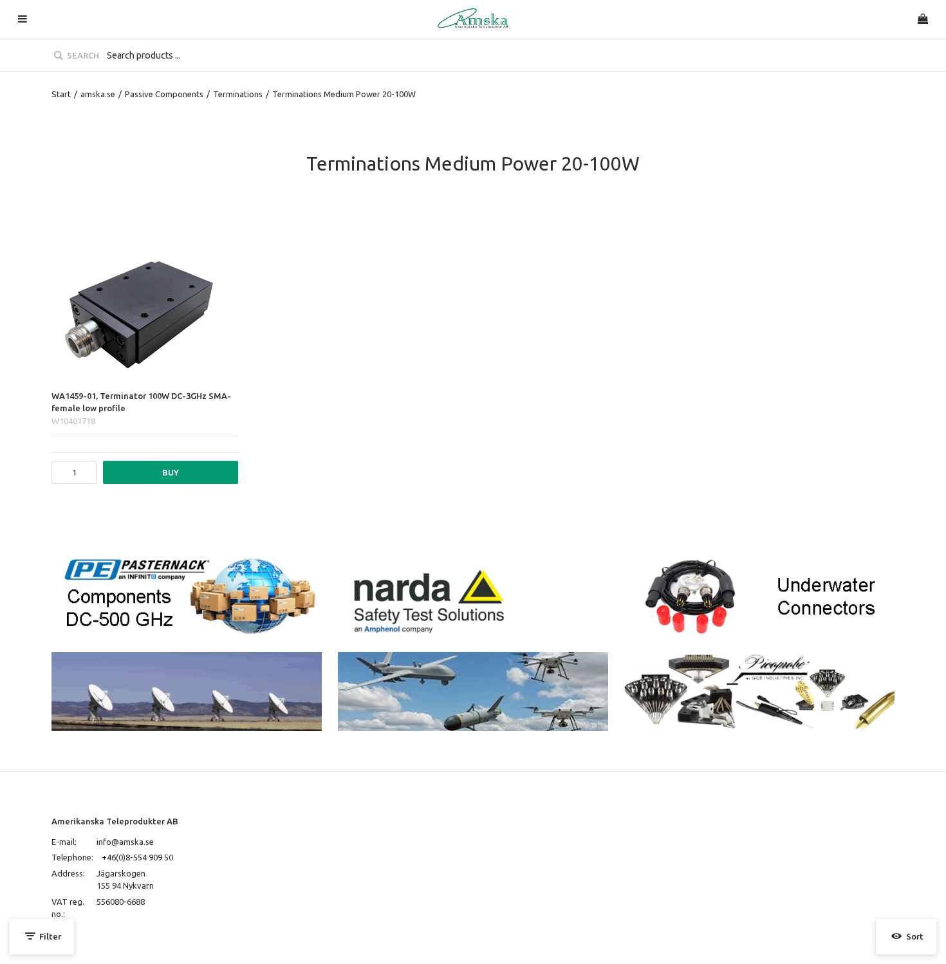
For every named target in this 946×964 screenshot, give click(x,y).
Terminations (238, 93)
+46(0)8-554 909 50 (137, 857)
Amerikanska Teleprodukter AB (114, 821)
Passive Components (164, 93)
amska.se (97, 93)
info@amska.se (125, 841)
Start (61, 93)
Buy (170, 472)
